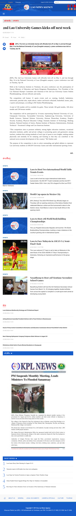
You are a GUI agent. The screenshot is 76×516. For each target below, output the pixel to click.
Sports (16, 21)
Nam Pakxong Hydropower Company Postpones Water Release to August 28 (25, 336)
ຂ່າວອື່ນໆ (7, 158)
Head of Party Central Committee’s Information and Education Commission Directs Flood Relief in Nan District (35, 327)
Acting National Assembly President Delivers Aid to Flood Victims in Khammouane (27, 319)
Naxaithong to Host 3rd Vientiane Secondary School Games (51, 279)
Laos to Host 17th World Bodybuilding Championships (48, 220)
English (11, 2)
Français (18, 2)
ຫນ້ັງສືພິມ (7, 353)
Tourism (69, 498)
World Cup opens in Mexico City (45, 194)
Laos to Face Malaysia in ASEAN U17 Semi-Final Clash (50, 242)
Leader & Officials (48, 498)
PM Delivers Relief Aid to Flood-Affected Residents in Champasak (22, 345)
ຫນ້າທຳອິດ (7, 21)
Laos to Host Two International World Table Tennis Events (51, 170)
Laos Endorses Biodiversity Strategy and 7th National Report (20, 310)
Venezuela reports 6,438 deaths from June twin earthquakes (21, 469)
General (21, 498)
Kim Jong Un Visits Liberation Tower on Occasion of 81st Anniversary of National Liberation (31, 486)
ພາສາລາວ (3, 2)
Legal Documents (32, 498)
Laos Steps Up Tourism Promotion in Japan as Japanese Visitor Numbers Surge (27, 475)
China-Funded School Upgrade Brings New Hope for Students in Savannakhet (27, 481)
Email (7, 37)
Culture (60, 498)
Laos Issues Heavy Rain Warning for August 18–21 (19, 463)
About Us (11, 498)
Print (14, 37)
